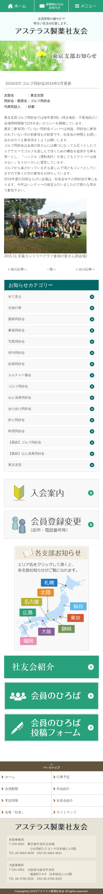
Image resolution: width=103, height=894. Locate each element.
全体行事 (14, 308)
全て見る (14, 297)
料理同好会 (16, 431)
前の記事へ (19, 269)
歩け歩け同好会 (19, 409)
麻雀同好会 (16, 330)
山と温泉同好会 (19, 397)
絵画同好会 (16, 364)
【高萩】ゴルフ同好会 (24, 442)
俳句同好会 (16, 353)
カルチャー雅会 (19, 375)
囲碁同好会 (16, 319)
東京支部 (14, 465)
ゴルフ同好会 (18, 386)
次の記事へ (87, 269)
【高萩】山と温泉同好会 (26, 453)
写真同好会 (16, 341)
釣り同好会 (16, 420)
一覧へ (52, 269)
